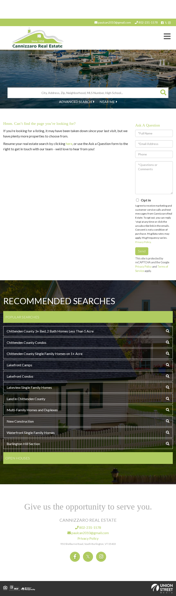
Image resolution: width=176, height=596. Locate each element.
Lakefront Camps (19, 365)
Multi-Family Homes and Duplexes (32, 410)
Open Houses (17, 458)
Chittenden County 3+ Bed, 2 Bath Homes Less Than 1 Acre (50, 331)
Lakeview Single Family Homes (29, 387)
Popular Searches (22, 317)
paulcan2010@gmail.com (114, 22)
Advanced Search (75, 102)
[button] (163, 92)
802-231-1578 (148, 22)
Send (142, 251)
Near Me (107, 102)
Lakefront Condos (20, 376)
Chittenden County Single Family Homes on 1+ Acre (44, 354)
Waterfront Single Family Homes (31, 433)
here (69, 144)
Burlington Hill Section (23, 444)
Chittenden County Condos (26, 342)
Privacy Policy (143, 242)
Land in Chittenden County (26, 399)
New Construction (20, 421)
